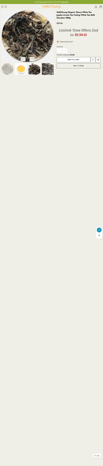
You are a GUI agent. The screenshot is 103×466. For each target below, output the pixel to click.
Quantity (60, 47)
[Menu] (2, 6)
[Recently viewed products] (99, 230)
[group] (7, 69)
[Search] (6, 6)
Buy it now (78, 66)
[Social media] (99, 235)
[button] (100, 6)
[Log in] (96, 6)
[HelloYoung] (51, 7)
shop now (64, 2)
